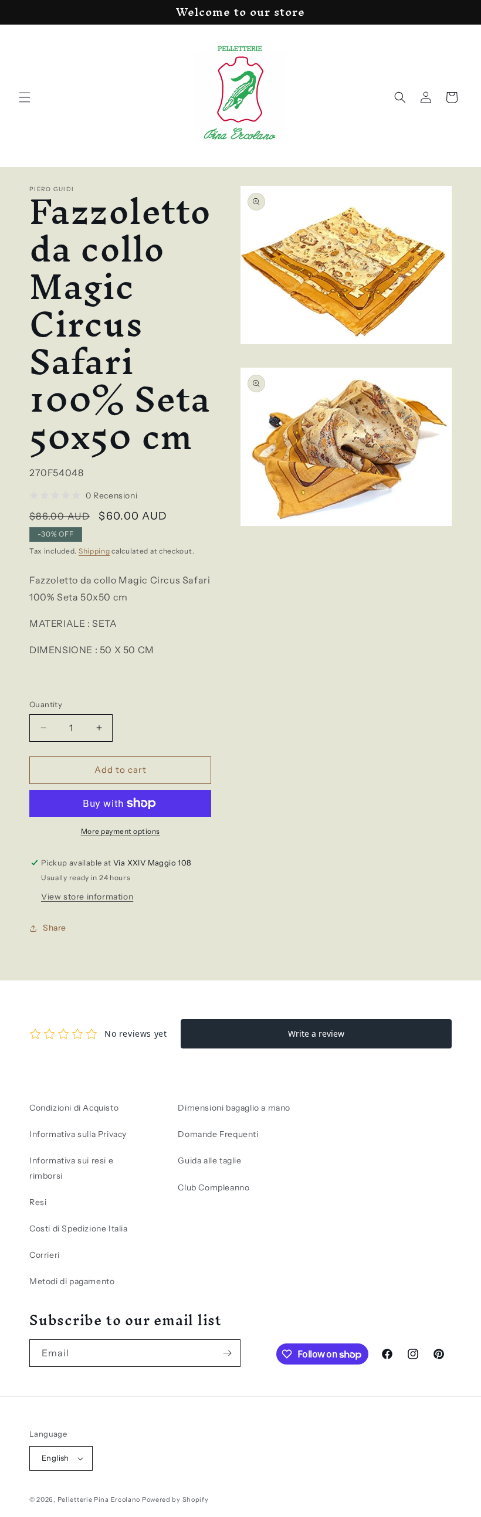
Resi (37, 1202)
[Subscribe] (227, 1353)
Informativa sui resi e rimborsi (71, 1167)
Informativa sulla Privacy (78, 1134)
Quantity (45, 704)
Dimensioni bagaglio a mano (234, 1107)
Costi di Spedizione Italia (78, 1228)
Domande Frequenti (218, 1134)
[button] (25, 97)
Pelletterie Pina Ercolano (99, 1499)
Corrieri (44, 1255)
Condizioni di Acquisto (73, 1107)
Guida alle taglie (209, 1160)
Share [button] (54, 927)
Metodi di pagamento (71, 1281)
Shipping (94, 551)
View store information (87, 896)
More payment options (120, 831)
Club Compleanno (213, 1187)
